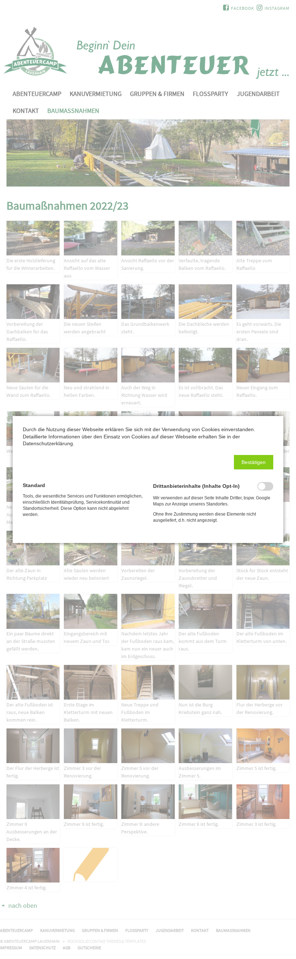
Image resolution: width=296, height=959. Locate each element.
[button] (253, 462)
